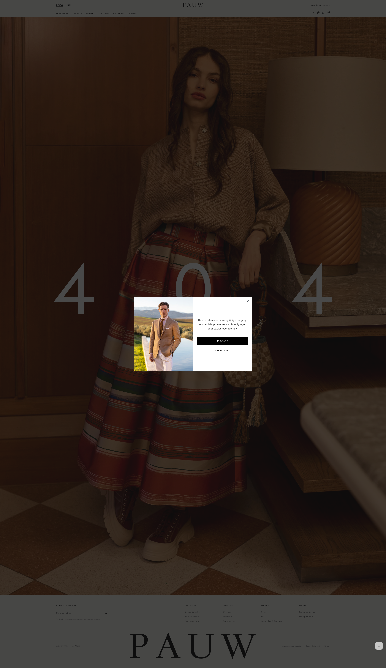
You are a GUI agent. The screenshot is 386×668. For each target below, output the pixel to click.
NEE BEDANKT (222, 351)
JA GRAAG (222, 341)
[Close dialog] (248, 300)
